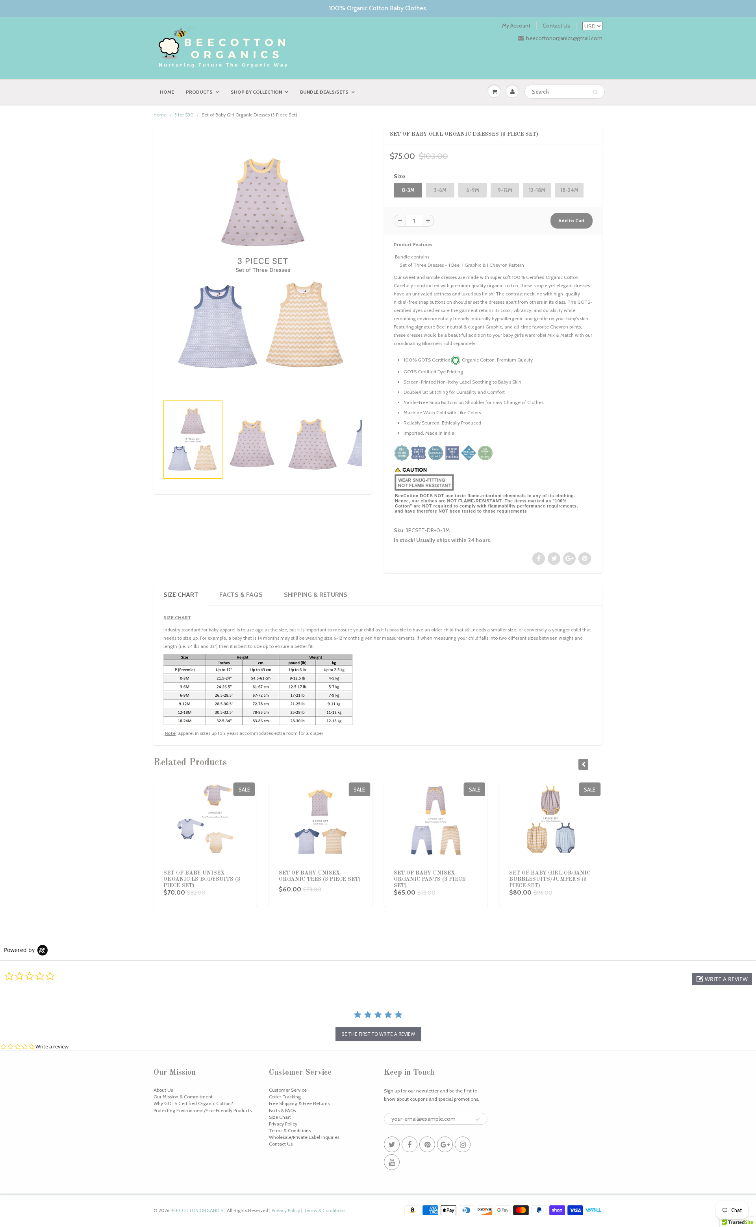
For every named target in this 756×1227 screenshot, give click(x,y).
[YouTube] (392, 1162)
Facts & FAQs (241, 594)
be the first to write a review (378, 1034)
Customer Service (288, 1090)
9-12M (505, 190)
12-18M (537, 190)
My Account (516, 25)
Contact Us (556, 25)
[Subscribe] (477, 1119)
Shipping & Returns (315, 594)
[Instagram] (463, 1144)
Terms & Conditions (290, 1130)
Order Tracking (285, 1097)
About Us (163, 1090)
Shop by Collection (256, 92)
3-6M (440, 190)
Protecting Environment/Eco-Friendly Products (203, 1110)
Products (199, 92)
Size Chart (280, 1117)
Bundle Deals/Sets (324, 92)
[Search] (595, 92)
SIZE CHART (180, 594)
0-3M (408, 190)
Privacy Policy (283, 1124)
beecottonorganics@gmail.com (564, 38)
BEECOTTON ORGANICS (196, 1210)
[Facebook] (409, 1144)
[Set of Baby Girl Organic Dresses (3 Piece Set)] (262, 263)
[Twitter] (392, 1144)
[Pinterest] (427, 1144)
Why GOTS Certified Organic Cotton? (193, 1103)
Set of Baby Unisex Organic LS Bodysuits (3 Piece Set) (201, 879)
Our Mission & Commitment (183, 1097)
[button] (722, 979)
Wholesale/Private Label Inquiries (304, 1137)
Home (167, 92)
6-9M (472, 190)
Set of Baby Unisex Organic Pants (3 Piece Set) (429, 879)
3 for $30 (184, 115)
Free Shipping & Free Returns (299, 1103)
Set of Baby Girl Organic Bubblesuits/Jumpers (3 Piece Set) (549, 879)
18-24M (569, 190)
